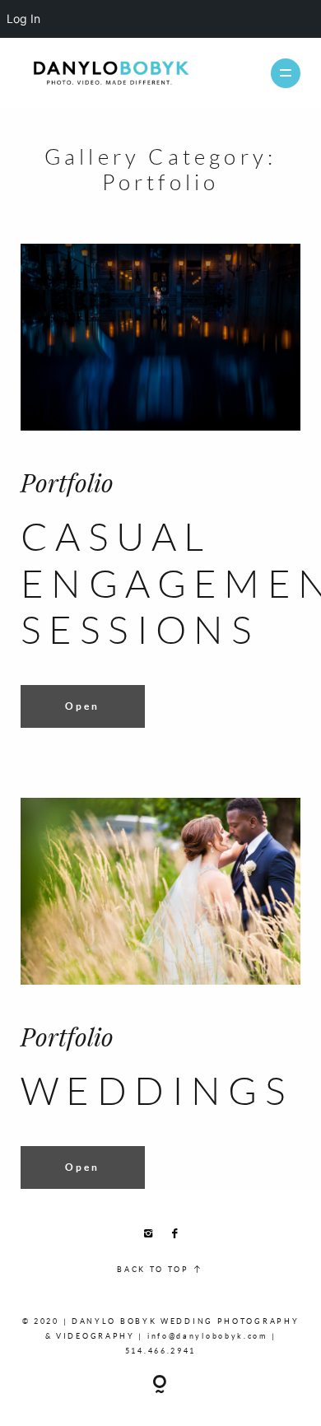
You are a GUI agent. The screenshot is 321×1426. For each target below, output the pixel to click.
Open (82, 706)
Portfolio (67, 482)
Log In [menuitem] (23, 19)
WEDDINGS (157, 1090)
